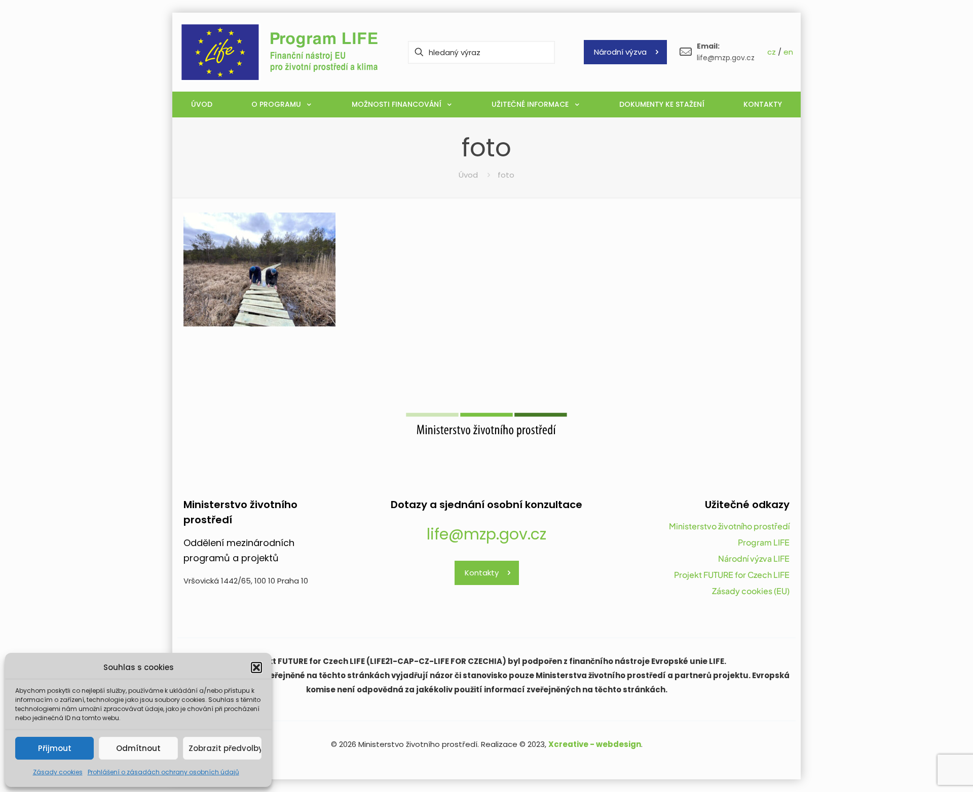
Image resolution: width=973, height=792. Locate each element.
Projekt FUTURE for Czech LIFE (732, 574)
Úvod (468, 175)
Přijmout (54, 748)
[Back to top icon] (924, 771)
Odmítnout (138, 748)
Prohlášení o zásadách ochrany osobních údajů (163, 772)
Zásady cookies (58, 772)
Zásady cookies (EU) (751, 591)
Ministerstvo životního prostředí (729, 526)
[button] (256, 667)
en (788, 52)
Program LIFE (764, 542)
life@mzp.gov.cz (486, 534)
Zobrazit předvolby (225, 748)
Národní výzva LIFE (754, 558)
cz (771, 52)
